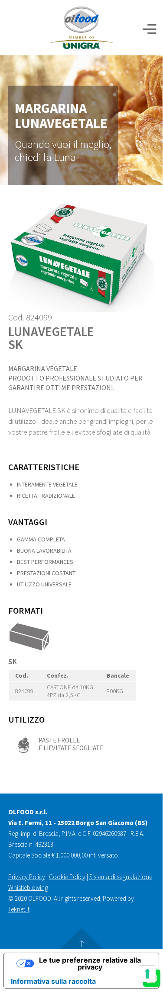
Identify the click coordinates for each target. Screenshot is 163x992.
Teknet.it (18, 909)
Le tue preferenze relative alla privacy (90, 963)
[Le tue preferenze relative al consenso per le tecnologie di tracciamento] (147, 974)
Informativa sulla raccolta (53, 981)
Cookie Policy (67, 877)
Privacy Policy (26, 877)
